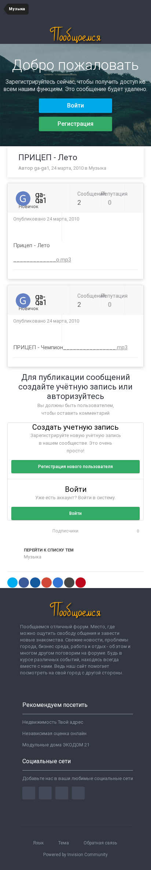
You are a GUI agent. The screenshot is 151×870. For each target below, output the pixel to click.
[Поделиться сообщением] (136, 219)
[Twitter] (45, 793)
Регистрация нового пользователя (75, 466)
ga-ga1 (41, 168)
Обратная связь (100, 842)
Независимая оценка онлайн (54, 733)
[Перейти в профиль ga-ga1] (23, 198)
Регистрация (75, 123)
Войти (75, 105)
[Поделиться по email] (69, 582)
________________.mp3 (95, 347)
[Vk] (78, 793)
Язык (39, 842)
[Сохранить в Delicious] (58, 582)
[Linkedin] (61, 793)
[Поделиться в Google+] (46, 582)
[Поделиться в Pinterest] (81, 582)
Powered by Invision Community (75, 854)
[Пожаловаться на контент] (127, 219)
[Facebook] (28, 793)
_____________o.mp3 (42, 259)
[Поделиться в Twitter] (12, 582)
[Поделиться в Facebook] (24, 582)
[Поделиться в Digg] (35, 582)
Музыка (97, 168)
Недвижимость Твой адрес (52, 722)
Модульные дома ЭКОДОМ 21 (55, 744)
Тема (64, 842)
